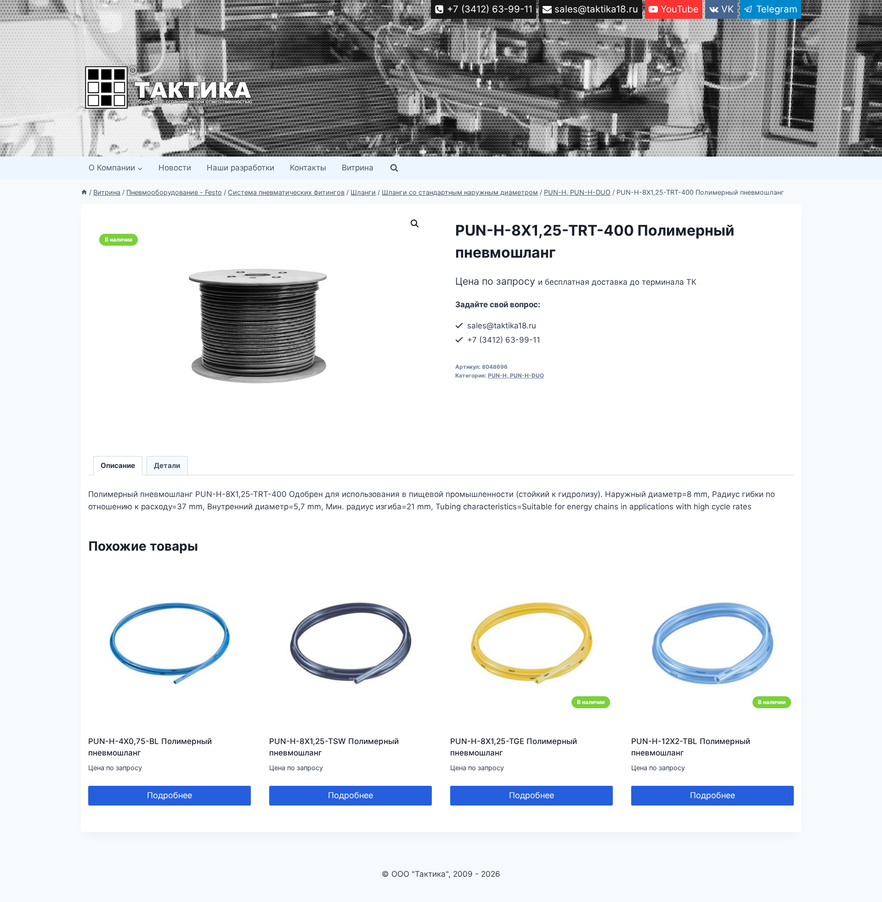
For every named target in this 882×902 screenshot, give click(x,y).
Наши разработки (240, 167)
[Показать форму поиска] (394, 168)
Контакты (308, 167)
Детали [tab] (167, 465)
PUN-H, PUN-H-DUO (516, 375)
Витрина (357, 167)
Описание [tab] (118, 465)
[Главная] (84, 192)
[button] (415, 223)
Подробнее (169, 795)
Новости (174, 167)
